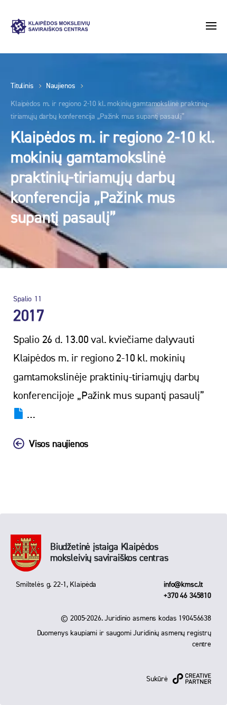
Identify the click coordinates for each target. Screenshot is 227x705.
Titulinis (22, 86)
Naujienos (60, 86)
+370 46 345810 (187, 595)
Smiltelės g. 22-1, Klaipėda (56, 584)
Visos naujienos (58, 444)
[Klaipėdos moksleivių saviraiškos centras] (50, 27)
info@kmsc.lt (183, 584)
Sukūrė (157, 679)
